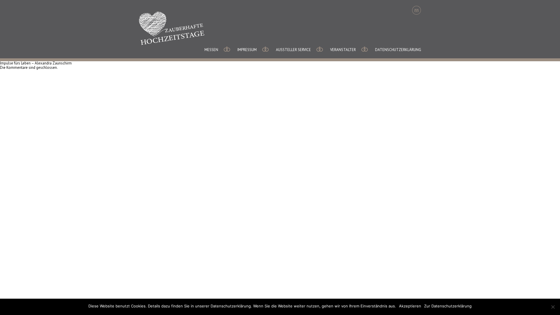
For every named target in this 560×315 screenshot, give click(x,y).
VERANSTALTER (343, 49)
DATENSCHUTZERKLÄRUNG (398, 49)
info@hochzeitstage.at (416, 10)
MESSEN (211, 49)
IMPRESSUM (247, 49)
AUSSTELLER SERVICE (293, 49)
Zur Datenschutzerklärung (448, 306)
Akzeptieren (410, 306)
